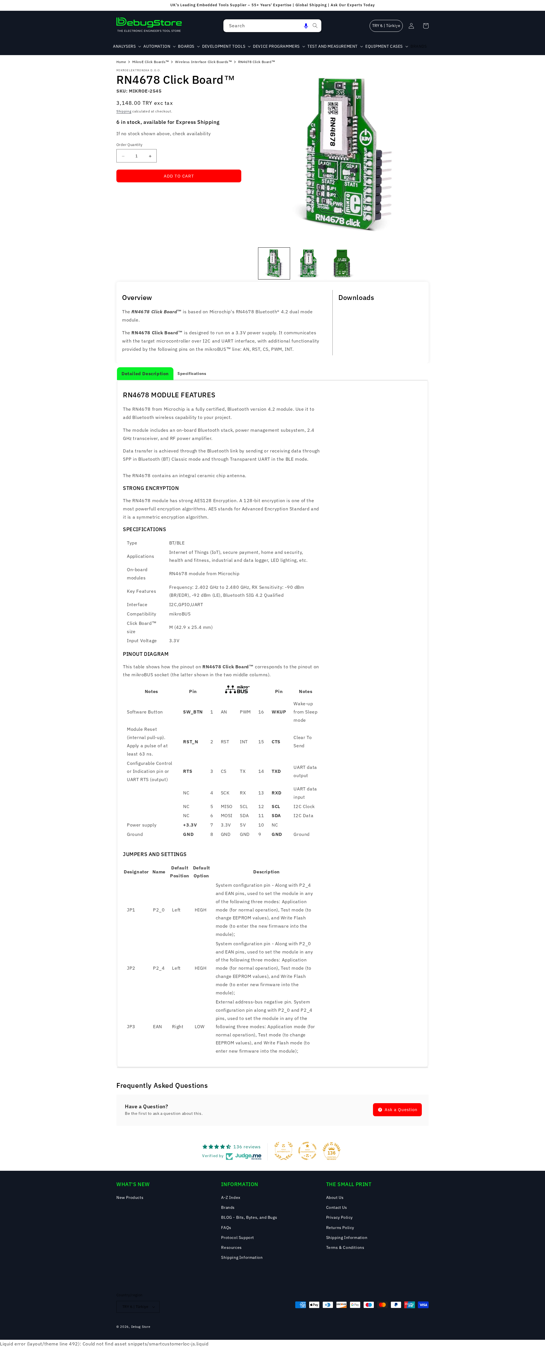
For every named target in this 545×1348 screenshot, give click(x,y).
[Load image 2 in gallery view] (308, 263)
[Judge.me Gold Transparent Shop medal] (307, 1151)
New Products (129, 1197)
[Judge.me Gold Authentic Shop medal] (283, 1151)
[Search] (315, 25)
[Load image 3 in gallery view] (343, 263)
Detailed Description (145, 373)
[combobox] (272, 25)
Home (121, 62)
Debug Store (140, 1327)
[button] (306, 25)
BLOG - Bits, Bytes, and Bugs (249, 1217)
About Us (335, 1197)
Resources (231, 1247)
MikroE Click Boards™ (150, 62)
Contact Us (336, 1207)
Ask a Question (400, 1109)
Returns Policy (340, 1227)
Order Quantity (129, 145)
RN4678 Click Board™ (256, 62)
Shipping (123, 111)
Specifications (191, 373)
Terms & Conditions (345, 1247)
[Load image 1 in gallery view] (274, 263)
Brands (228, 1207)
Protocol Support (237, 1237)
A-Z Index (230, 1197)
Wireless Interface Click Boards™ (203, 62)
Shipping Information (242, 1257)
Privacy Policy (339, 1217)
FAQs (226, 1227)
